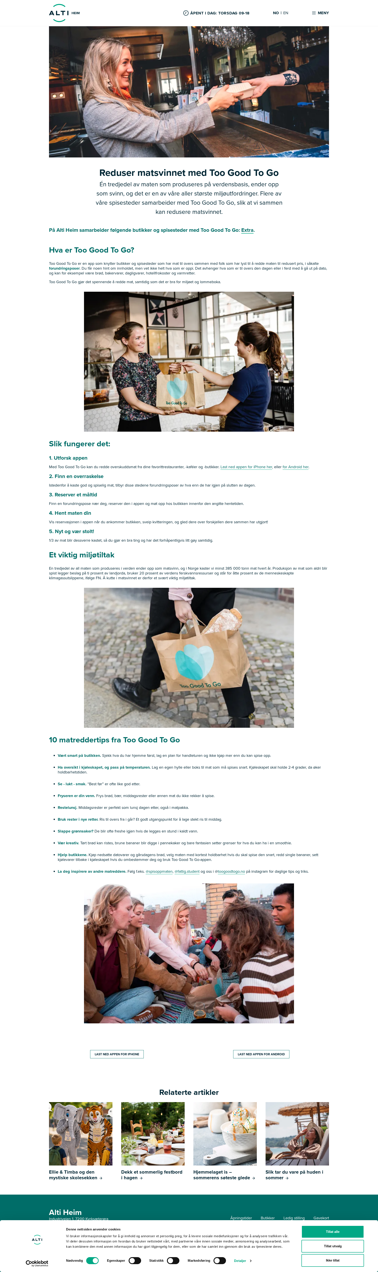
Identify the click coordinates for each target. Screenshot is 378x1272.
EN (285, 13)
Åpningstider (241, 1218)
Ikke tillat (333, 1260)
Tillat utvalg (333, 1246)
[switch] (135, 1260)
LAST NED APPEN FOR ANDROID (261, 1054)
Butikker (268, 1218)
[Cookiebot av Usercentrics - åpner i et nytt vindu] (37, 1263)
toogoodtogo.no (231, 871)
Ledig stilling (294, 1218)
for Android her (295, 466)
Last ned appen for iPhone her (246, 466)
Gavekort (321, 1218)
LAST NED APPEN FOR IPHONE (117, 1054)
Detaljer (240, 1261)
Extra (247, 230)
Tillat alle (333, 1232)
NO (276, 13)
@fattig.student (187, 871)
